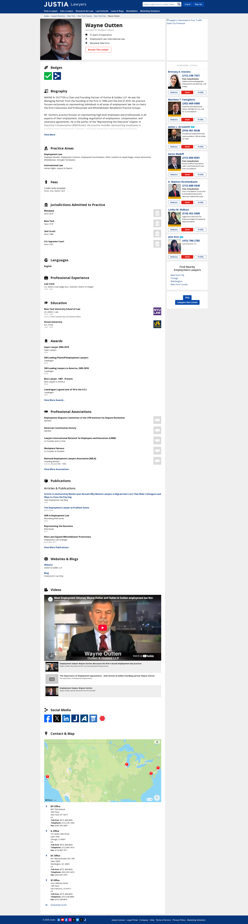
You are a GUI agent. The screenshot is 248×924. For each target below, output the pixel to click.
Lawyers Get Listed (187, 302)
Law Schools (102, 11)
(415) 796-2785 (191, 240)
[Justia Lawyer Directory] (56, 4)
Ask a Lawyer (67, 11)
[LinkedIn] (58, 919)
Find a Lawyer (51, 11)
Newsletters (132, 11)
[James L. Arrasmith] (174, 135)
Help (152, 920)
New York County (85, 16)
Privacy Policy (179, 920)
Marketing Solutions (150, 11)
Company (143, 920)
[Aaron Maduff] (174, 162)
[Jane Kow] (174, 245)
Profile (200, 92)
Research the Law (84, 11)
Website (48, 564)
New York (71, 16)
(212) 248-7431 (191, 75)
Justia (46, 16)
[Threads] (73, 919)
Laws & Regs (117, 11)
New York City (100, 16)
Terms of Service (163, 920)
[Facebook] (66, 919)
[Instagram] (70, 919)
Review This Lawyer (98, 49)
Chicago (174, 278)
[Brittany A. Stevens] (174, 80)
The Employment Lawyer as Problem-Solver (66, 507)
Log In (188, 4)
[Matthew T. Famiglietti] (174, 108)
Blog (46, 573)
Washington (177, 281)
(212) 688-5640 (191, 185)
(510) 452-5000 (191, 213)
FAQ (187, 297)
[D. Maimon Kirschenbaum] (174, 190)
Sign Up (198, 4)
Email (187, 92)
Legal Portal (132, 920)
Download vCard (59, 904)
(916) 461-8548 (191, 130)
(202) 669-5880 (191, 103)
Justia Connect (118, 920)
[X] (81, 919)
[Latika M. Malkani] (174, 218)
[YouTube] (62, 919)
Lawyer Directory (58, 16)
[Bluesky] (77, 919)
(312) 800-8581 (191, 157)
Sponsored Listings (187, 65)
